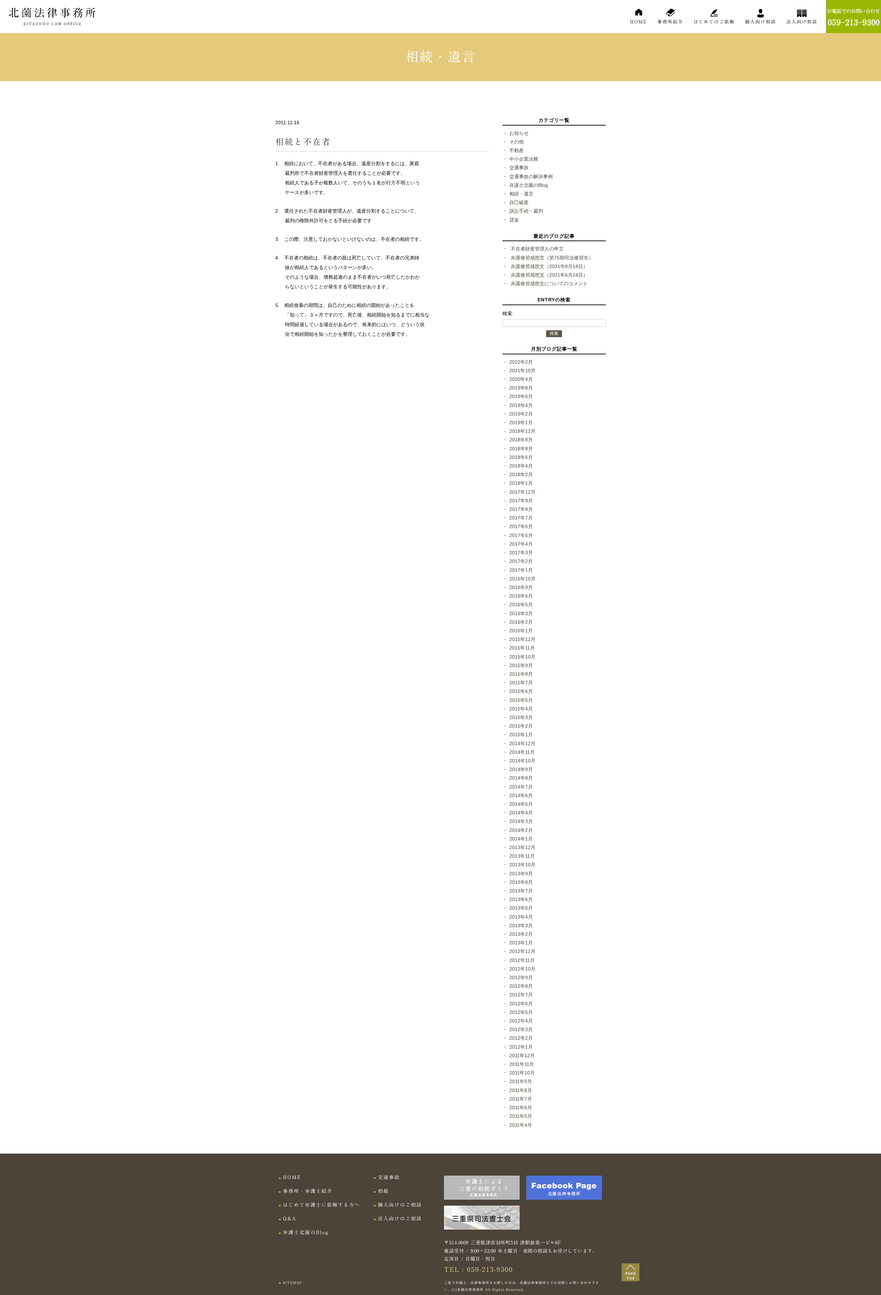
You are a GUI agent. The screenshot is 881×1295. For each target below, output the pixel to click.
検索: (507, 313)
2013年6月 (521, 899)
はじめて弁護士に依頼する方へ (321, 1204)
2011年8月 (520, 1090)
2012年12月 (522, 951)
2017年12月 (522, 492)
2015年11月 (522, 648)
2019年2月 (521, 414)
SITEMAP (292, 1282)
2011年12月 (522, 1055)
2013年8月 (521, 882)
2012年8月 (521, 986)
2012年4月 (521, 1021)
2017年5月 (521, 535)
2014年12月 (522, 743)
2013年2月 (521, 934)
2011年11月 (521, 1064)
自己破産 (519, 202)
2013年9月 (521, 873)
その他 (516, 142)
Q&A (289, 1218)
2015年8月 (521, 674)
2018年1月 (521, 483)
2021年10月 (522, 370)
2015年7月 (521, 682)
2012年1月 (521, 1047)
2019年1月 (521, 422)
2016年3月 (521, 613)
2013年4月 (521, 917)
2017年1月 (521, 570)
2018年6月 (521, 457)
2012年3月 (521, 1029)
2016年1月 (521, 630)
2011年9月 (520, 1081)
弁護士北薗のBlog (528, 185)
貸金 (514, 220)
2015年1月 (521, 734)
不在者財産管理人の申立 (537, 248)
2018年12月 (522, 431)
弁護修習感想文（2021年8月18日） (549, 266)
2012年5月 (521, 1012)
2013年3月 (521, 925)
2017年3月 (521, 552)
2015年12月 (522, 639)
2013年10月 (522, 864)
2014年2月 (521, 830)
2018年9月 (521, 439)
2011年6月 (520, 1107)
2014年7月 (521, 787)
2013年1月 (521, 942)
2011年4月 (520, 1125)
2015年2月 (521, 726)
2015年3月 (521, 717)
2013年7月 (521, 890)
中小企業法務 (523, 159)
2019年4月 (521, 405)
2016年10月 (522, 578)
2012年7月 (521, 994)
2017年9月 (521, 500)
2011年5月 (520, 1116)
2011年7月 (520, 1099)
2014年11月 (522, 752)
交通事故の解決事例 (531, 176)
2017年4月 (521, 544)
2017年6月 (521, 526)
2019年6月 (521, 396)
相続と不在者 (303, 142)
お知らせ (519, 133)
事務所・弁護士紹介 (307, 1191)
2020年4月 (521, 379)
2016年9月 (521, 587)
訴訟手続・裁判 (526, 211)
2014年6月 (521, 795)
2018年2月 (521, 474)
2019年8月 (521, 387)
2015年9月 (521, 665)
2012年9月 (521, 977)
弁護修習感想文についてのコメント (549, 283)
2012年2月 (521, 1038)
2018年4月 (521, 466)
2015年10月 (522, 657)
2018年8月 (521, 448)
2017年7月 (521, 518)
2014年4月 (521, 812)
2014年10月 (522, 760)
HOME (638, 22)
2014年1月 (521, 839)
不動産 (516, 150)
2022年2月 (521, 362)
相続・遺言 (521, 193)
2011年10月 (522, 1072)
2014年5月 (521, 804)
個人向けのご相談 (400, 1204)
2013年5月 (521, 908)
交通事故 (519, 167)
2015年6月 (521, 691)
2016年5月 (521, 604)
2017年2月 (521, 561)
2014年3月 (521, 821)
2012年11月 (522, 960)
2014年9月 (521, 769)
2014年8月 (521, 778)
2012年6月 (521, 1003)
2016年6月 (521, 596)
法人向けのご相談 (400, 1218)
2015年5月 (521, 700)
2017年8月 (521, 509)
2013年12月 (522, 847)
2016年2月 (521, 622)
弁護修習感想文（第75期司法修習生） (552, 257)
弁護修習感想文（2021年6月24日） (549, 275)
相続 (383, 1191)
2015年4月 (521, 708)
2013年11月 (522, 856)
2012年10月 (522, 969)
